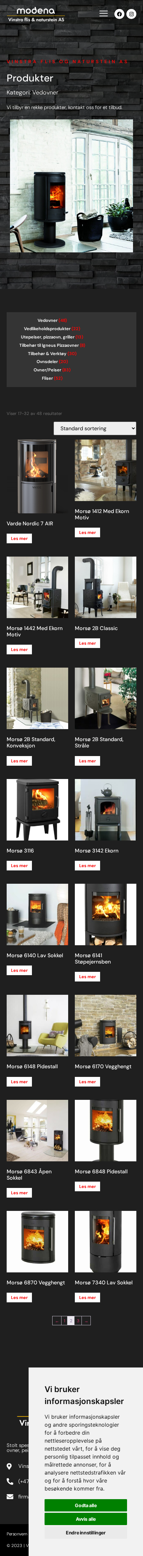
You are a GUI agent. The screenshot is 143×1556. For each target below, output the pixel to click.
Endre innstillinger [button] (85, 1532)
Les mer (19, 538)
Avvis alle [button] (86, 1519)
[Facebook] (119, 14)
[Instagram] (131, 14)
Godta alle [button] (85, 1505)
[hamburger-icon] (103, 14)
